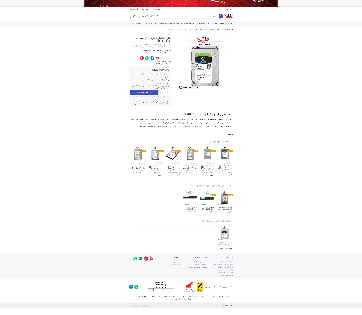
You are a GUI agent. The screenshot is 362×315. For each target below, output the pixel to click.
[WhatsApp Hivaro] (147, 58)
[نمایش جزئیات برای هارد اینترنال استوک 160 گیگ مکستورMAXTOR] (172, 154)
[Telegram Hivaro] (152, 58)
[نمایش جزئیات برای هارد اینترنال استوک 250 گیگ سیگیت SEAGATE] (155, 154)
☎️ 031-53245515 (160, 285)
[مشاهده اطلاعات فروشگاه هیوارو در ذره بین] (227, 287)
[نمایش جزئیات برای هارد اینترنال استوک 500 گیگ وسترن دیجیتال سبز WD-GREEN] (224, 198)
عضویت (151, 290)
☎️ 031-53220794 (160, 282)
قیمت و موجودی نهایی (162, 83)
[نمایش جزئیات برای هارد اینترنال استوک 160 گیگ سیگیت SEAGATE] (190, 154)
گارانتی (167, 77)
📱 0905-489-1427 (160, 287)
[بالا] (232, 30)
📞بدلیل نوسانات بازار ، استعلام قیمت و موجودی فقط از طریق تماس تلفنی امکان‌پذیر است (149, 87)
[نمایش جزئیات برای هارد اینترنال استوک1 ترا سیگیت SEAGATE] (224, 233)
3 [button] (178, 178)
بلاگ (143, 9)
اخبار (147, 9)
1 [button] (183, 178)
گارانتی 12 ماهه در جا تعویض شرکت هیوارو (155, 80)
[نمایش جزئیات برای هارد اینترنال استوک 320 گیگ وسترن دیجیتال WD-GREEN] (207, 154)
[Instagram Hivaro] (157, 58)
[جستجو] (221, 16)
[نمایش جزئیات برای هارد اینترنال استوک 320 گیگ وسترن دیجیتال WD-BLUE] (224, 154)
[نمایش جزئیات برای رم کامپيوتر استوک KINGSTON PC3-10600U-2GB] (190, 198)
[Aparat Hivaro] (142, 58)
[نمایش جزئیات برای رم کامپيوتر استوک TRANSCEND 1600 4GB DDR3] (207, 198)
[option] (203, 63)
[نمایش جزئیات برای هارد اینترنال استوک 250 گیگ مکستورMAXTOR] (138, 154)
